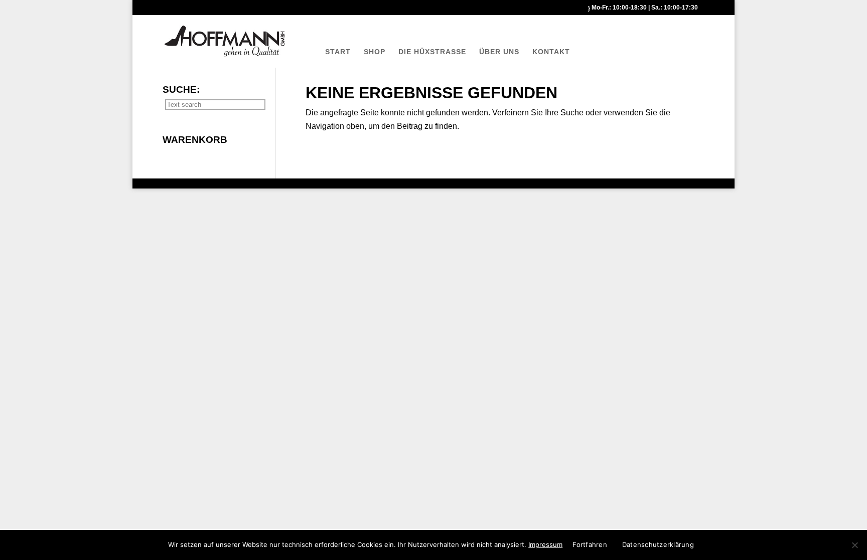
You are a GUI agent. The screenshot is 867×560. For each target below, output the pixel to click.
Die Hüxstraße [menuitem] (432, 52)
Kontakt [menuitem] (551, 52)
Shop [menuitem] (374, 52)
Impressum (545, 544)
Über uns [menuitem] (499, 52)
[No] (854, 545)
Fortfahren (589, 544)
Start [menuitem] (338, 52)
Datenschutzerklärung (658, 544)
